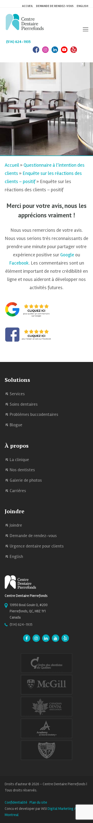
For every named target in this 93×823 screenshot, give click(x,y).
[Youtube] (55, 639)
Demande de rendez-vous (33, 535)
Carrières (18, 490)
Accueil (12, 165)
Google (67, 255)
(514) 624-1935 (18, 41)
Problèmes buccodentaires (34, 414)
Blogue (16, 425)
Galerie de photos (26, 480)
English (82, 6)
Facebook (19, 263)
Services (17, 393)
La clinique (19, 459)
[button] (85, 29)
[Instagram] (45, 52)
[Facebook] (35, 52)
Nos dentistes (22, 469)
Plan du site (38, 802)
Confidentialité (16, 802)
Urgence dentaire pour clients (37, 546)
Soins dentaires (24, 404)
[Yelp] (65, 639)
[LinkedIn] (54, 52)
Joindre (16, 525)
